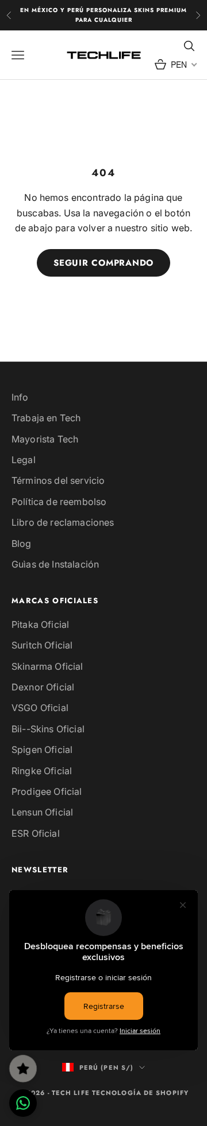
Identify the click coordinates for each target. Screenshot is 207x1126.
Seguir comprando (103, 263)
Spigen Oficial (42, 749)
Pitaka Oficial (40, 624)
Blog (22, 543)
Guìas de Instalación (55, 564)
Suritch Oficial (42, 645)
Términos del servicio (58, 480)
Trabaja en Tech (46, 418)
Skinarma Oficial (47, 666)
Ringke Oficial (42, 770)
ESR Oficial (36, 833)
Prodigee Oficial (47, 791)
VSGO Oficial (40, 707)
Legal (24, 459)
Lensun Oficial (42, 812)
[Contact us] (23, 1103)
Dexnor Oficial (43, 687)
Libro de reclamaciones (63, 522)
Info (20, 397)
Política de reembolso (59, 501)
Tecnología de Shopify (140, 1092)
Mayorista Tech (45, 439)
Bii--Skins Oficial (48, 729)
